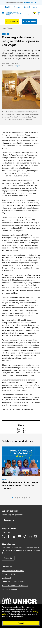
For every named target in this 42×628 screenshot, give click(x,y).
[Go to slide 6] (25, 498)
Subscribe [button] (8, 558)
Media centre (7, 578)
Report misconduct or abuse (13, 581)
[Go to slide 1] (13, 498)
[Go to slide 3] (18, 498)
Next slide (37, 461)
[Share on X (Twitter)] (18, 430)
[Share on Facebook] (24, 430)
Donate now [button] (9, 520)
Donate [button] (35, 15)
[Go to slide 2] (16, 498)
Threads (35, 536)
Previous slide (4, 461)
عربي (35, 7)
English (7, 7)
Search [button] (30, 15)
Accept (21, 623)
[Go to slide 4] (20, 498)
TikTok (24, 536)
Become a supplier (9, 589)
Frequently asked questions (13, 570)
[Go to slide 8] (30, 498)
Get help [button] (31, 21)
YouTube (19, 536)
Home (4, 28)
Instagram (14, 536)
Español (27, 7)
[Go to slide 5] (23, 498)
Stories (10, 28)
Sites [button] (39, 15)
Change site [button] (28, 2)
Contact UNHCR (8, 574)
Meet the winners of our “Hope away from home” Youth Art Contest (20, 485)
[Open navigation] (3, 13)
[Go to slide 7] (27, 498)
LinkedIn (30, 536)
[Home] (14, 13)
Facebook (8, 536)
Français (17, 7)
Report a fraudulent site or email (15, 585)
